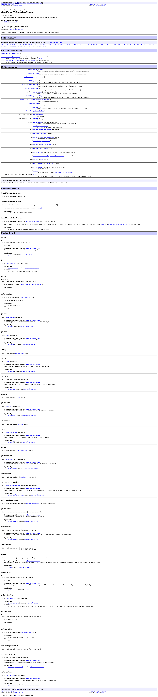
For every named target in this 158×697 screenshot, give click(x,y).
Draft (31, 80)
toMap (35, 174)
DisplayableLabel (27, 84)
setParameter (37, 152)
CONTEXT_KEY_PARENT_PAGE (108, 44)
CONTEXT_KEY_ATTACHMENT (9, 44)
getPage (35, 88)
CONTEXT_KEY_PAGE (92, 44)
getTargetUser (38, 114)
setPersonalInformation (41, 156)
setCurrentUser (38, 137)
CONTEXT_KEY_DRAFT (40, 44)
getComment (37, 73)
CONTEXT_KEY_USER (42, 46)
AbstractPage (29, 88)
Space (31, 103)
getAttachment (38, 69)
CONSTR (16, 5)
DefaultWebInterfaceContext (10, 53)
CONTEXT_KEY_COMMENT (26, 44)
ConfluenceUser (28, 77)
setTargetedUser (38, 163)
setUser (35, 171)
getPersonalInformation (41, 99)
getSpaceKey (37, 107)
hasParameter (37, 122)
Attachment (29, 69)
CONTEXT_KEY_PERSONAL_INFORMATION (130, 44)
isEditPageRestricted (40, 126)
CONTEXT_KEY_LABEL (79, 44)
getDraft (36, 80)
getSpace (36, 103)
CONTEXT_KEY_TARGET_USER (26, 46)
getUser (35, 118)
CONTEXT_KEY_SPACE (149, 44)
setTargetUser (38, 167)
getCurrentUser (38, 77)
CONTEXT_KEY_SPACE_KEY (9, 46)
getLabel (36, 84)
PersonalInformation (26, 99)
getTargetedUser (38, 111)
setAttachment (38, 129)
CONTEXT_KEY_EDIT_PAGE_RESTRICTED (59, 44)
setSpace (36, 159)
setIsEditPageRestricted (41, 141)
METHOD (21, 5)
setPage (35, 148)
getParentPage (38, 96)
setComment (37, 133)
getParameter (37, 92)
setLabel (36, 144)
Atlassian (17, 695)
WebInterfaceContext (10, 22)
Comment (30, 73)
